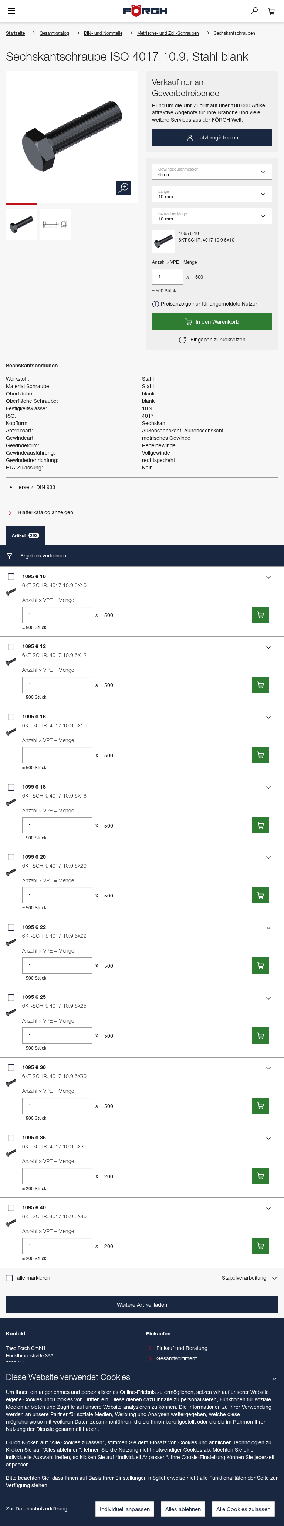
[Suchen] (257, 10)
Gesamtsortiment (176, 1358)
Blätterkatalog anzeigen (44, 512)
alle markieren (33, 1277)
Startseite (15, 33)
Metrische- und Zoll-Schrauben (168, 33)
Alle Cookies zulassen (243, 1509)
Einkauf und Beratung (181, 1348)
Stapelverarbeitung (245, 1277)
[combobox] (215, 174)
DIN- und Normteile (103, 33)
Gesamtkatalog (54, 33)
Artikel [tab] (25, 535)
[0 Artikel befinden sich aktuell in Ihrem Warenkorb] (271, 11)
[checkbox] (11, 576)
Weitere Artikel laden (142, 1304)
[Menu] (11, 11)
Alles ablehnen (183, 1509)
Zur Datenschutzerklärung (36, 1508)
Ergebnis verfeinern (42, 555)
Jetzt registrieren (216, 137)
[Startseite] (145, 11)
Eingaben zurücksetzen (217, 339)
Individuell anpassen (125, 1509)
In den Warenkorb (216, 321)
